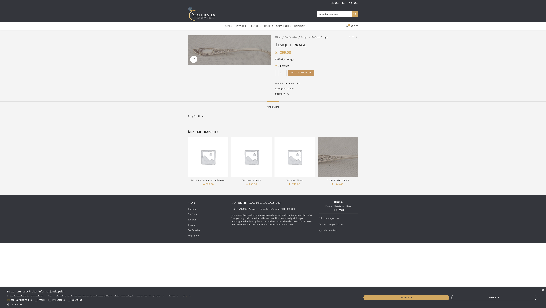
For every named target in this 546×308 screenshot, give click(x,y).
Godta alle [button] (406, 297)
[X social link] (288, 94)
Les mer (288, 224)
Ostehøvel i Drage (251, 180)
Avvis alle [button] (494, 297)
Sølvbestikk (291, 37)
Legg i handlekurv (301, 73)
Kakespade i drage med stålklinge (208, 180)
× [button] (543, 290)
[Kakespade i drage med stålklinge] (208, 157)
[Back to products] (353, 37)
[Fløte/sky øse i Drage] (338, 157)
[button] (8, 300)
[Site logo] (202, 13)
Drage (304, 37)
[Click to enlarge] (193, 59)
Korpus (192, 224)
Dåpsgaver (194, 235)
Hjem (278, 37)
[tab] (273, 105)
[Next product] (356, 37)
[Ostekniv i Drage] (294, 157)
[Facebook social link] (284, 94)
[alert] (273, 297)
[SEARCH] (355, 14)
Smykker (192, 214)
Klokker (192, 219)
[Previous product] (349, 37)
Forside (192, 208)
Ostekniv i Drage (294, 180)
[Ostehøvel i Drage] (251, 157)
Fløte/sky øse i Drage (338, 180)
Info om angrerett (329, 218)
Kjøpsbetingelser (328, 230)
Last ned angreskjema (331, 224)
